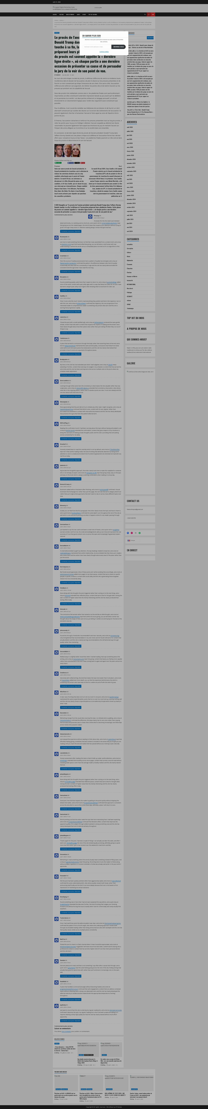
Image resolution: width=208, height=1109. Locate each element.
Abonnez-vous (118, 47)
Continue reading (104, 51)
